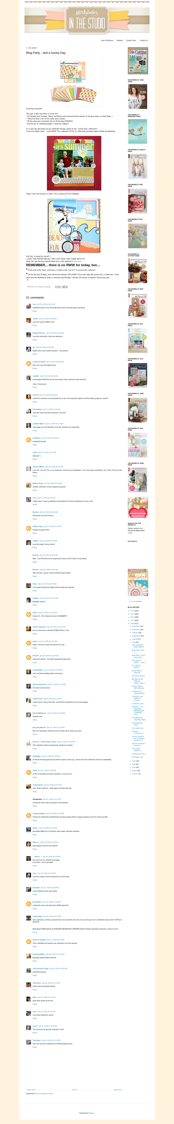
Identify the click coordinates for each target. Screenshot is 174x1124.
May (134, 764)
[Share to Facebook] (64, 286)
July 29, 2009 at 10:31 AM (48, 598)
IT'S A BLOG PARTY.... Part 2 (138, 661)
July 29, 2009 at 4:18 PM (55, 814)
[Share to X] (61, 286)
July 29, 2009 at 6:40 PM (47, 873)
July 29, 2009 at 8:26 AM (55, 333)
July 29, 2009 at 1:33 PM (52, 699)
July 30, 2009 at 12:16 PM (50, 1040)
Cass (35, 873)
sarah (35, 452)
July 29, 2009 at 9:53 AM (52, 526)
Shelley (35, 541)
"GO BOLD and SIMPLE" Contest (137, 698)
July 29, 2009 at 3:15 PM (50, 756)
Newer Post (31, 1090)
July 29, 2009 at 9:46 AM (46, 498)
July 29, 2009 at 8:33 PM (52, 916)
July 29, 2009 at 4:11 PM (52, 799)
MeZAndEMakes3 (39, 713)
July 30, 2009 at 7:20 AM (46, 997)
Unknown (36, 438)
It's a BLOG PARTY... (136, 667)
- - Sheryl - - (37, 857)
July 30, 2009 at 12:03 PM (47, 1026)
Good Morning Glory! (137, 724)
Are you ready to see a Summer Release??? (138, 738)
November (136, 630)
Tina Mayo (37, 1040)
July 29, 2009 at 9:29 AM (54, 467)
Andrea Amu (37, 699)
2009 (132, 624)
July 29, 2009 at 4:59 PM (49, 842)
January (135, 774)
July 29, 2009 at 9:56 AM (49, 570)
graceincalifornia (39, 727)
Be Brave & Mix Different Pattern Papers (138, 681)
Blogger (91, 1113)
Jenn (34, 1012)
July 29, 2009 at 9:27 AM (47, 452)
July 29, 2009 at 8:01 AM (46, 304)
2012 (132, 614)
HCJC (35, 613)
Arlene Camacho (39, 627)
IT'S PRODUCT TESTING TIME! (138, 719)
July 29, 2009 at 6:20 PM (51, 857)
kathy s (35, 828)
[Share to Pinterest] (66, 286)
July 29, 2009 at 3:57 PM (53, 785)
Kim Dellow (37, 409)
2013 (132, 611)
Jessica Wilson (38, 467)
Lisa (34, 304)
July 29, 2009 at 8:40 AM (45, 347)
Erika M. (36, 656)
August (135, 639)
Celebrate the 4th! (138, 754)
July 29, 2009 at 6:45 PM (50, 888)
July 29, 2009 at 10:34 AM (47, 613)
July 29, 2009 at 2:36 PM (55, 727)
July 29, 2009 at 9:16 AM (54, 424)
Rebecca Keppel (39, 940)
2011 (132, 617)
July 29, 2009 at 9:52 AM (49, 512)
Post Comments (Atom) (44, 1094)
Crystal (35, 395)
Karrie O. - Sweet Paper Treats (44, 742)
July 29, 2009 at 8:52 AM (49, 376)
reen (34, 498)
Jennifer (36, 376)
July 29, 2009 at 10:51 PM (54, 954)
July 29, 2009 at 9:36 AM (53, 483)
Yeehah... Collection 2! (137, 732)
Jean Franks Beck (40, 684)
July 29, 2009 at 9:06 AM (51, 409)
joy (34, 347)
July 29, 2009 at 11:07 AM (47, 641)
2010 (132, 620)
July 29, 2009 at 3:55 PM (47, 770)
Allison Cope (37, 526)
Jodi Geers (37, 983)
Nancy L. (36, 842)
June (134, 761)
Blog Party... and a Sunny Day (138, 656)
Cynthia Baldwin (39, 814)
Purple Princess (39, 333)
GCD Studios (132, 601)
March (134, 771)
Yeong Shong (38, 785)
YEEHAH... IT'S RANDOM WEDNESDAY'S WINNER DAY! (138, 711)
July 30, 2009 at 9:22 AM (46, 1012)
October (135, 633)
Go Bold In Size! (138, 704)
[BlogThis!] (59, 286)
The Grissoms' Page (40, 969)
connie (35, 319)
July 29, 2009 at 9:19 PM (55, 940)
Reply (35, 311)
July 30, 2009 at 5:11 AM (51, 983)
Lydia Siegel (37, 916)
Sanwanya (37, 756)
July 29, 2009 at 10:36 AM (56, 627)
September (136, 636)
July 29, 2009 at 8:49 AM (55, 362)
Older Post (117, 1090)
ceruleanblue (38, 670)
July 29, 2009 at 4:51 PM (48, 828)
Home (74, 1090)
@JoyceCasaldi (39, 362)
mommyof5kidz (39, 954)
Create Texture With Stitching (138, 687)
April (134, 767)
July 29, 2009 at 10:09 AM (46, 584)
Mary (35, 997)
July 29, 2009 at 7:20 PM (52, 902)
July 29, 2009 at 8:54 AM (48, 395)
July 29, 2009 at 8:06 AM (48, 319)
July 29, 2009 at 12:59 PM (53, 670)
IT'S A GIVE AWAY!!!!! (136, 750)
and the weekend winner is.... (138, 744)
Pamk (35, 770)
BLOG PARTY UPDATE (137, 672)
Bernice (36, 512)
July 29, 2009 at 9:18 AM (50, 438)
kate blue (36, 888)
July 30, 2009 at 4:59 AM (58, 969)
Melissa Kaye (38, 483)
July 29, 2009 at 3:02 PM (66, 742)
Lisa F (35, 1026)
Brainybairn (37, 902)
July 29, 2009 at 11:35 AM (49, 656)
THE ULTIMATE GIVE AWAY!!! (138, 646)
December (136, 626)
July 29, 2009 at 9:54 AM (48, 541)
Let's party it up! (137, 728)
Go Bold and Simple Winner (138, 692)
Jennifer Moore (38, 424)
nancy (35, 641)
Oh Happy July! (137, 757)
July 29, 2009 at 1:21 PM (57, 684)
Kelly (35, 584)
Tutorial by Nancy (138, 676)
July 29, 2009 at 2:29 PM (56, 713)
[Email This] (56, 286)
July (134, 642)
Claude (35, 598)
